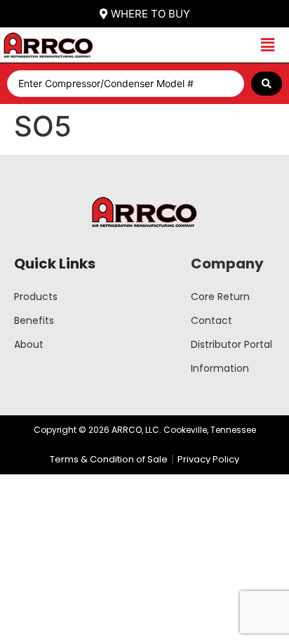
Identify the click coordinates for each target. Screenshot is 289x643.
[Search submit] (266, 84)
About (28, 344)
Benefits (34, 320)
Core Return (220, 297)
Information (220, 368)
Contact (211, 320)
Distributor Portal (231, 344)
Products (36, 297)
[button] (267, 45)
